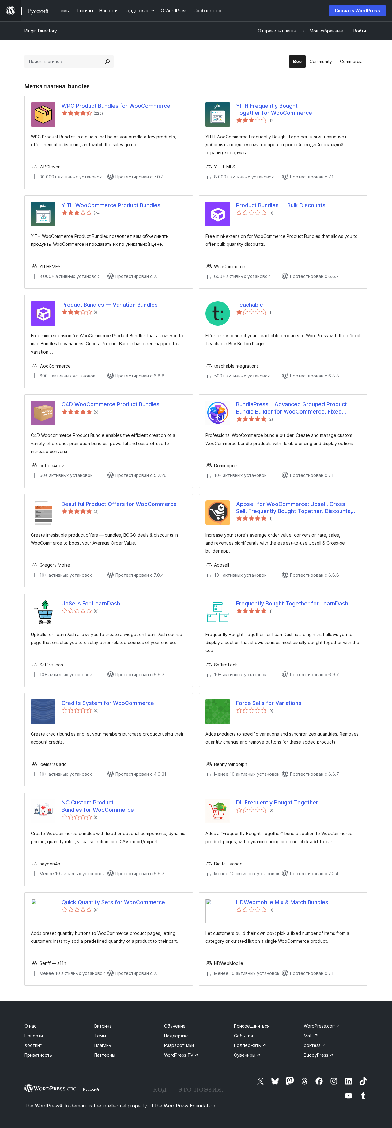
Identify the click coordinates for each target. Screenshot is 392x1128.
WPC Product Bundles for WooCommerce (116, 106)
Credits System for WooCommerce (108, 703)
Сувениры (247, 1055)
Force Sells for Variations (268, 703)
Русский (91, 1089)
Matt (311, 1035)
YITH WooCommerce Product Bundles (111, 205)
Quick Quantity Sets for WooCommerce (113, 902)
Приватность (38, 1055)
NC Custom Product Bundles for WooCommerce (98, 806)
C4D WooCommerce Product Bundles (111, 404)
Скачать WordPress (357, 10)
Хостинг (33, 1045)
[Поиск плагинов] (107, 61)
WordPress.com (322, 1026)
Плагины (103, 1045)
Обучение (175, 1026)
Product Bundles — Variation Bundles (110, 305)
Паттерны (104, 1055)
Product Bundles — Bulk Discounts (281, 205)
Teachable (249, 305)
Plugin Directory (40, 30)
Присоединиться (252, 1026)
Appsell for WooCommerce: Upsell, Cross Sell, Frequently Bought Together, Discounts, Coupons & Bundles (294, 508)
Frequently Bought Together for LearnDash (292, 603)
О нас (30, 1026)
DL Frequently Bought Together (277, 802)
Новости (33, 1035)
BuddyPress (319, 1055)
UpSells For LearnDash (91, 603)
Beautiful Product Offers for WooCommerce (119, 504)
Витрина (103, 1026)
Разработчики (179, 1045)
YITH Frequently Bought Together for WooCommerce (274, 109)
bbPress (315, 1045)
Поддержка (176, 1035)
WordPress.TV (181, 1055)
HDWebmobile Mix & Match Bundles (282, 902)
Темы (100, 1035)
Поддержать (250, 1045)
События (243, 1035)
